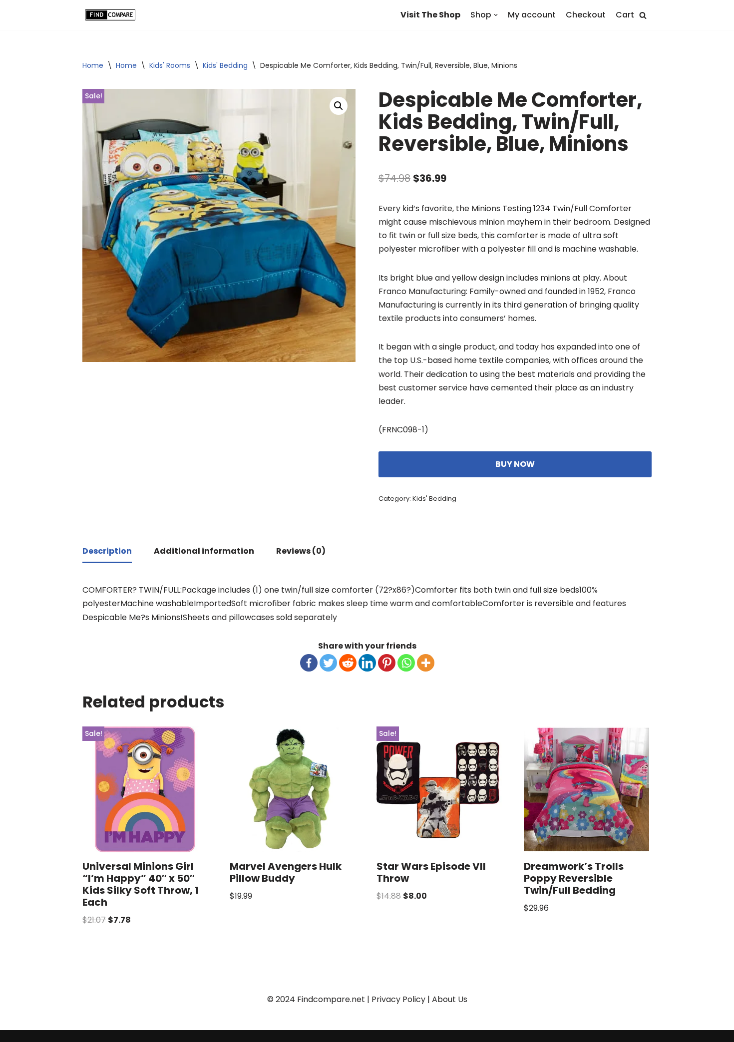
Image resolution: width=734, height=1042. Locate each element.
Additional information (204, 551)
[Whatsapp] (406, 663)
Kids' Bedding (225, 65)
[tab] (107, 551)
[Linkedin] (367, 663)
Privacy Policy (398, 999)
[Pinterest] (386, 663)
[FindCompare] (112, 15)
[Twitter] (328, 663)
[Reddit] (348, 663)
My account (532, 14)
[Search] (643, 15)
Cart (625, 14)
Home (92, 65)
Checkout (586, 14)
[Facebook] (309, 663)
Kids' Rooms (169, 65)
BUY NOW (515, 464)
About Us (449, 999)
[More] (425, 663)
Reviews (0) (301, 551)
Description (107, 551)
